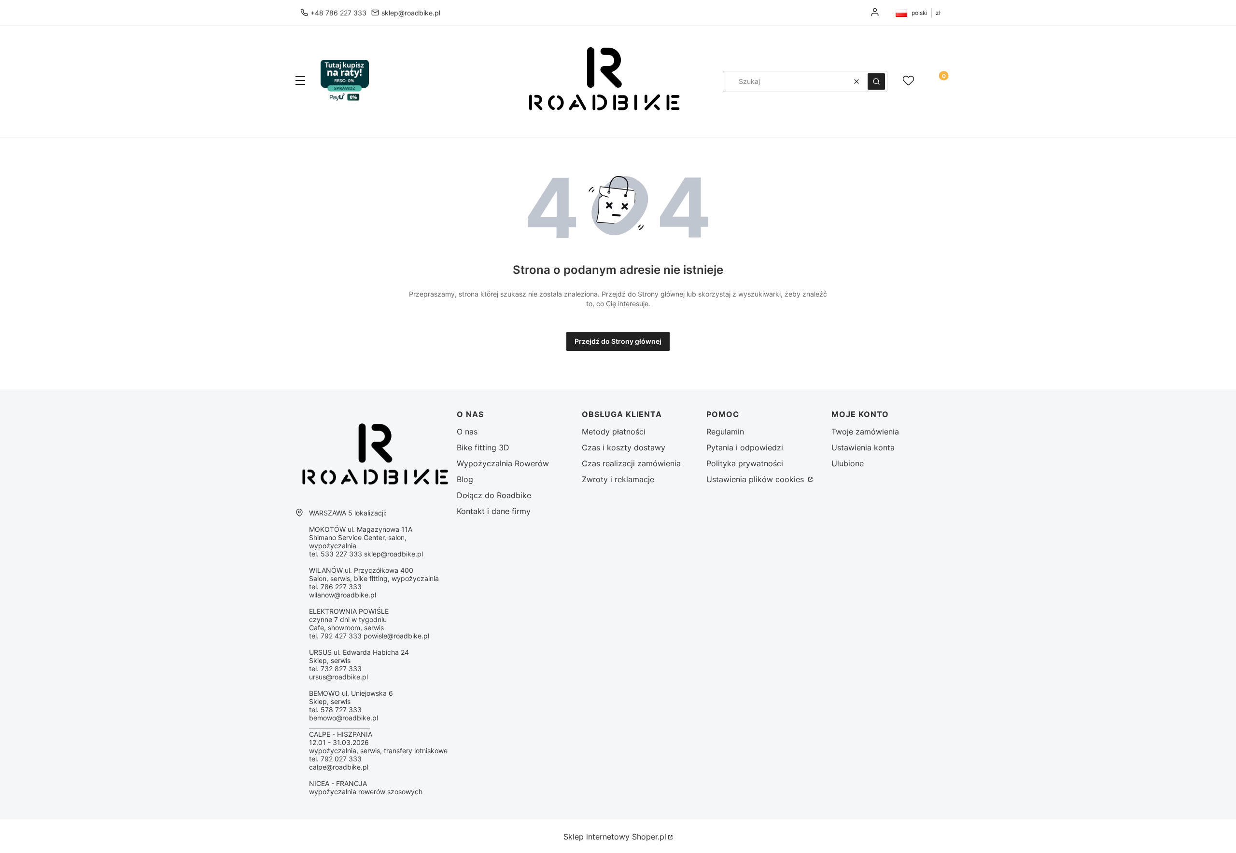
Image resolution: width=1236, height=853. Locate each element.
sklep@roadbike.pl (410, 13)
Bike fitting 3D (483, 447)
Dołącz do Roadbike (494, 495)
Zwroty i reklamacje (618, 479)
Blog (465, 479)
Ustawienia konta (863, 447)
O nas (467, 431)
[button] (300, 81)
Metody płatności (614, 431)
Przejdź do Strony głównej (618, 341)
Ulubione (847, 463)
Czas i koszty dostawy (623, 447)
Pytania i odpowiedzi (744, 447)
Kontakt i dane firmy (494, 511)
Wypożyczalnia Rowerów (503, 463)
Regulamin (725, 431)
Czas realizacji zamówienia (631, 463)
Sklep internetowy (614, 836)
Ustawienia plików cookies (756, 479)
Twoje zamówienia (865, 431)
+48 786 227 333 (338, 13)
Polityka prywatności (744, 463)
